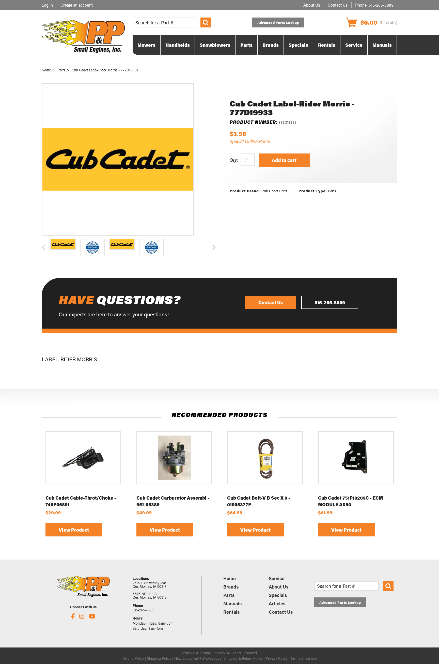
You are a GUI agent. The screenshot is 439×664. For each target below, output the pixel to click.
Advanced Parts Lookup (278, 22)
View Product (74, 530)
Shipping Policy (159, 658)
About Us (311, 5)
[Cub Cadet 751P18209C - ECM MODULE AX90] (356, 457)
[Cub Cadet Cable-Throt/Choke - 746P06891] (83, 457)
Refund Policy (133, 658)
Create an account (76, 5)
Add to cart (284, 160)
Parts (61, 70)
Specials (278, 595)
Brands (231, 587)
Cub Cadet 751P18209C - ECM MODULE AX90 (350, 501)
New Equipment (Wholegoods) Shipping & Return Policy (218, 658)
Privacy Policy (277, 658)
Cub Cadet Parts (274, 191)
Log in (47, 5)
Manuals (232, 603)
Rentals (231, 612)
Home (46, 70)
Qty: (234, 160)
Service (277, 578)
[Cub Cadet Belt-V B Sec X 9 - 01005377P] (265, 457)
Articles (277, 603)
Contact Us (338, 5)
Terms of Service (304, 658)
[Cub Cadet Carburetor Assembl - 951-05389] (174, 457)
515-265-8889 (381, 5)
